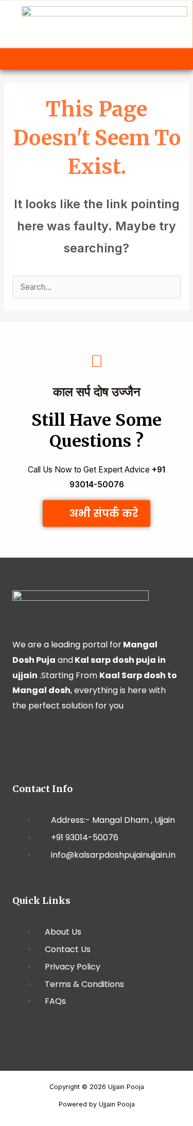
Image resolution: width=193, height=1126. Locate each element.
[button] (96, 59)
